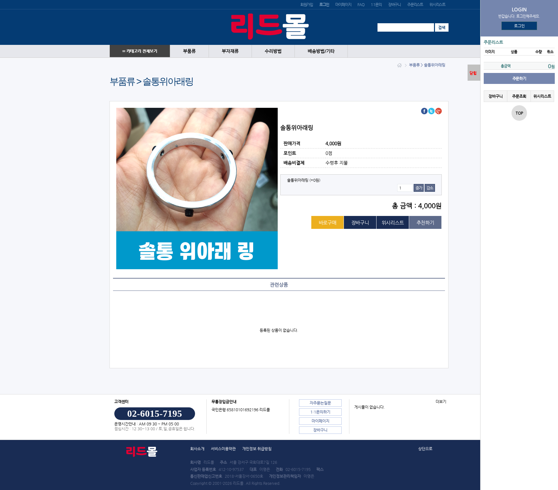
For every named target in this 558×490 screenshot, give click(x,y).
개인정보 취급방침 (257, 448)
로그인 (519, 26)
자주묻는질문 (320, 403)
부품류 (189, 51)
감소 (430, 188)
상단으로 (425, 448)
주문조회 (519, 96)
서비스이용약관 (223, 448)
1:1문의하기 (320, 412)
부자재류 (230, 51)
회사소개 (197, 448)
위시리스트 (437, 4)
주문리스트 (415, 4)
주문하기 (519, 78)
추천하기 (425, 222)
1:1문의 (376, 4)
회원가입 (306, 4)
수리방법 (273, 51)
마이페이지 (343, 4)
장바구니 (394, 4)
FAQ (360, 4)
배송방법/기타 (321, 51)
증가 (419, 188)
